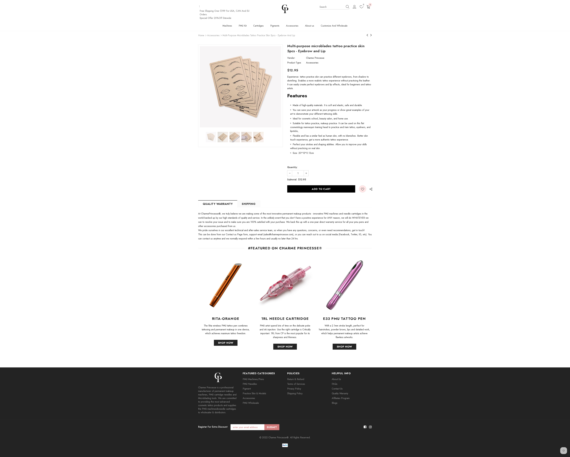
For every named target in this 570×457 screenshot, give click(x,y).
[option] (240, 86)
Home (201, 35)
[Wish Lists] (362, 189)
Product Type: (294, 62)
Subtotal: (292, 179)
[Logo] (285, 8)
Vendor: (291, 58)
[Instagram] (370, 427)
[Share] (370, 189)
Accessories (213, 35)
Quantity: (292, 167)
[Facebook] (364, 427)
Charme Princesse (315, 58)
